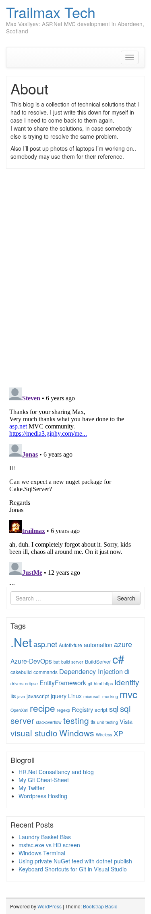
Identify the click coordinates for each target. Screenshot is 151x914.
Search (126, 598)
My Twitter (32, 788)
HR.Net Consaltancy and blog (56, 772)
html (98, 683)
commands (45, 671)
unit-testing (107, 722)
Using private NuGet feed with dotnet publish (75, 861)
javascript (38, 696)
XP (118, 733)
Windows (76, 733)
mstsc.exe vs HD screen (49, 845)
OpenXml (19, 710)
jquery (58, 696)
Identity (126, 681)
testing (76, 720)
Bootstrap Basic (100, 906)
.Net (21, 641)
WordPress (49, 906)
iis (13, 695)
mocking (110, 696)
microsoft (92, 696)
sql (113, 708)
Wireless (104, 735)
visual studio (34, 733)
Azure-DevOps (31, 660)
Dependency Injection (91, 671)
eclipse (31, 683)
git (90, 683)
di (126, 671)
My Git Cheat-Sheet (44, 780)
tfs (93, 721)
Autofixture (70, 644)
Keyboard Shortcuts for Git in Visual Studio (73, 869)
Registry (82, 709)
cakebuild (21, 671)
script (101, 709)
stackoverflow (49, 722)
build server (72, 662)
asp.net (45, 644)
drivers (16, 683)
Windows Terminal (42, 853)
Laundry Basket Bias (45, 837)
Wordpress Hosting (43, 796)
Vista (126, 721)
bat (57, 662)
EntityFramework (62, 682)
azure (123, 644)
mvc (128, 694)
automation (98, 645)
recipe (42, 707)
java (21, 696)
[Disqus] (75, 277)
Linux (75, 696)
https (108, 683)
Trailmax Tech (50, 12)
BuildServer (98, 661)
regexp (63, 710)
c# (118, 658)
